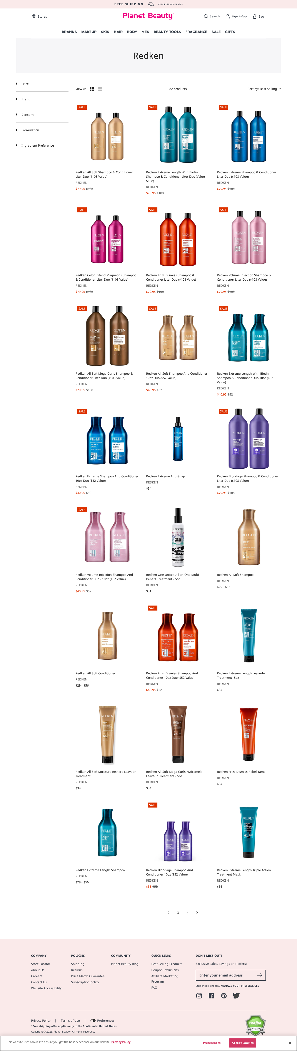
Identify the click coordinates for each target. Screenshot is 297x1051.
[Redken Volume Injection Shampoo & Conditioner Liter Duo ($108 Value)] (249, 237)
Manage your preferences (240, 986)
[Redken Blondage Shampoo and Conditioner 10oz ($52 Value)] (178, 832)
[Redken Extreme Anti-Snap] (178, 439)
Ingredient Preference (37, 145)
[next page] (197, 912)
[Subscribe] (259, 975)
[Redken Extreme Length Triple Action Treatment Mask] (249, 832)
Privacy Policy (40, 1020)
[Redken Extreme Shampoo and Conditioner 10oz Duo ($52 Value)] (107, 439)
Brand (25, 99)
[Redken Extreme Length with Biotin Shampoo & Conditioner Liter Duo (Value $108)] (178, 135)
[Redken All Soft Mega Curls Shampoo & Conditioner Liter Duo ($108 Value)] (107, 336)
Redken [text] (81, 182)
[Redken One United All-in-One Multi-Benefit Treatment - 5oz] (178, 537)
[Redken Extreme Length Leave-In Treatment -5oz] (249, 635)
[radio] (92, 89)
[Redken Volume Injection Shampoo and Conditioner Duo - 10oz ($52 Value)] (107, 537)
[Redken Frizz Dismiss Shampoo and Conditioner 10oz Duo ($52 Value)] (178, 635)
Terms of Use (70, 1020)
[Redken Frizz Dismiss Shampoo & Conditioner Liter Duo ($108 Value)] (178, 237)
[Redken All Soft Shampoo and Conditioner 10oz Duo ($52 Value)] (178, 336)
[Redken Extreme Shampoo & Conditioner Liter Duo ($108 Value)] (249, 135)
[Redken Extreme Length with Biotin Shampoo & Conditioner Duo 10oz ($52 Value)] (249, 336)
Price (25, 84)
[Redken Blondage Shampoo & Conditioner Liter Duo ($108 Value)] (249, 439)
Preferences (106, 1020)
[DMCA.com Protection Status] (255, 1035)
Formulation (30, 130)
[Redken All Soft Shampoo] (249, 537)
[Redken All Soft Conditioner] (107, 635)
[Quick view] (134, 162)
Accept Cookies (243, 1043)
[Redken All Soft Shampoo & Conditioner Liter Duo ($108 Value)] (107, 135)
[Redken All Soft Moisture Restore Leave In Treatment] (107, 734)
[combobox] (264, 88)
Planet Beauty (62, 1031)
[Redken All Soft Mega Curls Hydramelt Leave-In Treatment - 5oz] (178, 734)
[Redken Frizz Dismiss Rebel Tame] (249, 734)
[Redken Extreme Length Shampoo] (107, 832)
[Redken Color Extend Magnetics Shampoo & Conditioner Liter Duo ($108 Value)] (107, 237)
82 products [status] (178, 89)
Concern (27, 115)
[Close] (290, 1043)
